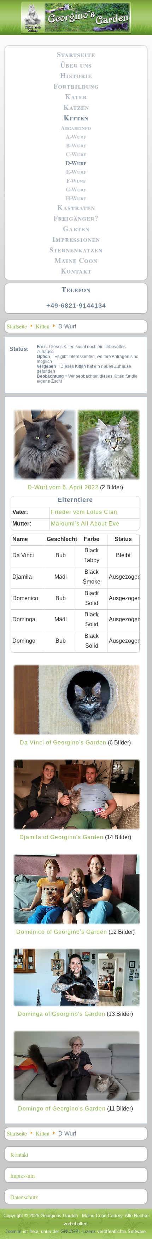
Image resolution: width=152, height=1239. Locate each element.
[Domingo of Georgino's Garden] (76, 1099)
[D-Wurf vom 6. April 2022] (76, 477)
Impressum (22, 1175)
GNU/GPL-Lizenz (78, 1231)
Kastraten (76, 207)
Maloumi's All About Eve (85, 524)
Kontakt (76, 271)
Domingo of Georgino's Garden (62, 1109)
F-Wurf (76, 180)
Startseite (76, 54)
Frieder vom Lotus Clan (84, 512)
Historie (76, 75)
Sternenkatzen (76, 250)
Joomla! (13, 1231)
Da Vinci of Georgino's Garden (63, 743)
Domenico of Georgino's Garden (61, 932)
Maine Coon (76, 260)
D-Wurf (76, 163)
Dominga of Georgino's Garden (61, 1014)
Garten (76, 229)
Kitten (76, 118)
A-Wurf (76, 136)
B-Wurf (76, 145)
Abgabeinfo (76, 128)
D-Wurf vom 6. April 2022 (63, 487)
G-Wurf (76, 189)
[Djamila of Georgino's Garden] (76, 827)
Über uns (76, 65)
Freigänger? (76, 218)
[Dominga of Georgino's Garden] (76, 1004)
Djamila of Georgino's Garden (61, 837)
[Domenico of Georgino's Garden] (76, 922)
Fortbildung (76, 86)
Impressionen (76, 239)
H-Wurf (76, 198)
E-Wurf (76, 172)
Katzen (76, 107)
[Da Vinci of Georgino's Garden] (76, 733)
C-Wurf (76, 154)
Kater (76, 97)
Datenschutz (24, 1197)
